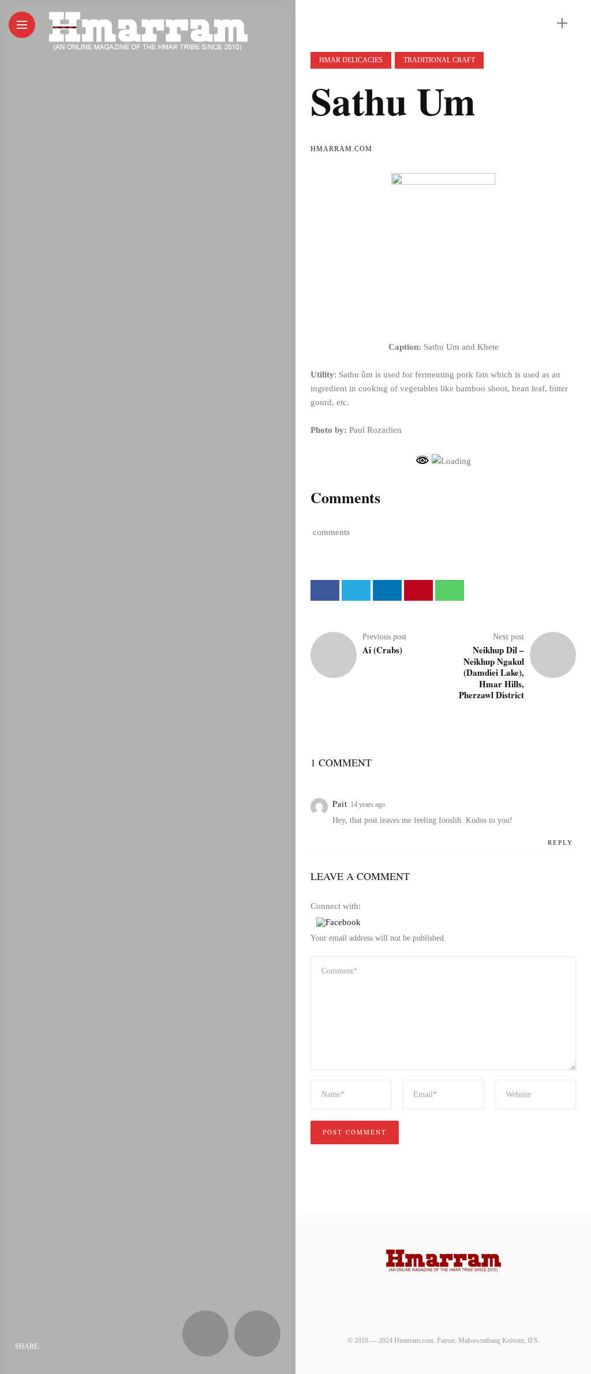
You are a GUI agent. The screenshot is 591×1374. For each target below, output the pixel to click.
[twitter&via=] (75, 1346)
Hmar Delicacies (351, 60)
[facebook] (52, 1346)
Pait (339, 803)
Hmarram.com (341, 149)
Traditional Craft (439, 60)
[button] (338, 921)
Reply (560, 842)
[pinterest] (121, 1346)
